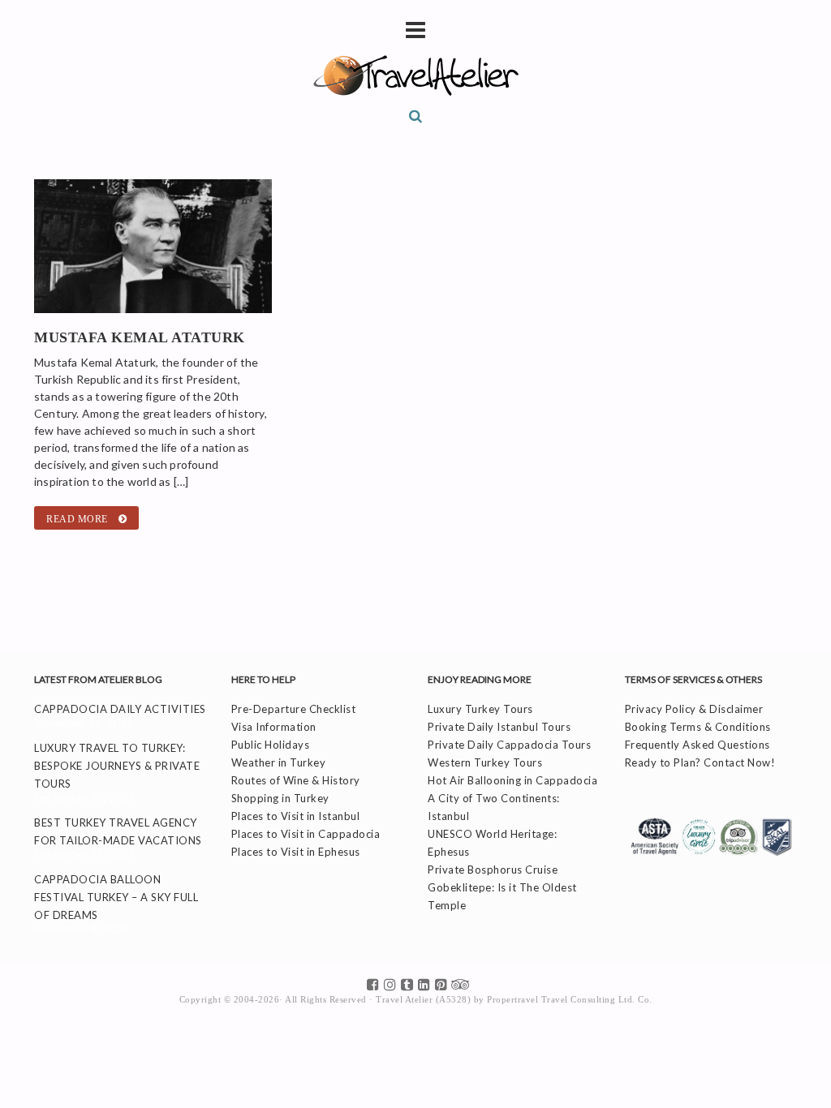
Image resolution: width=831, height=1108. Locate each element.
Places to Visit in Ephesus (295, 851)
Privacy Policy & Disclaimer (694, 708)
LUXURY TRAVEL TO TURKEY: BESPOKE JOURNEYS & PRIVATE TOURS (117, 765)
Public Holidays (270, 744)
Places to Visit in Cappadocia (306, 833)
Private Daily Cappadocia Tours (509, 744)
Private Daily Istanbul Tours (499, 726)
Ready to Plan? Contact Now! (700, 762)
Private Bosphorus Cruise (493, 869)
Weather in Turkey (278, 762)
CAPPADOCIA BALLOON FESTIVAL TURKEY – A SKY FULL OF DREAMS (116, 897)
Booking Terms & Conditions (698, 726)
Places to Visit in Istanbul (295, 816)
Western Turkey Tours (485, 762)
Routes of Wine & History (295, 780)
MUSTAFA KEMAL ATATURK (139, 337)
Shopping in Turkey (280, 798)
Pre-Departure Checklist (293, 708)
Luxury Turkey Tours (480, 708)
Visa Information (273, 726)
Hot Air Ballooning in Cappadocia (512, 780)
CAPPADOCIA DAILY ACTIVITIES (120, 708)
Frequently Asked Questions (697, 744)
